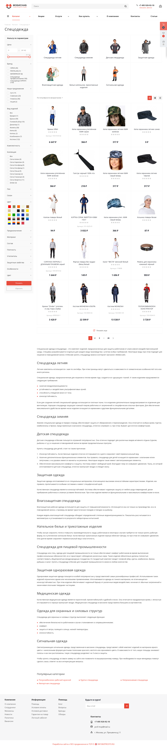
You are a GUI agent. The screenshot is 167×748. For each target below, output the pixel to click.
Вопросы (62, 707)
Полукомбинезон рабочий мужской (55, 680)
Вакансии (9, 721)
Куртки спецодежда (89, 680)
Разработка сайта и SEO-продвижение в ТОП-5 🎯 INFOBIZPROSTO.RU (84, 744)
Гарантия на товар (40, 714)
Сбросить (19, 288)
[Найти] (125, 6)
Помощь (35, 704)
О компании (10, 704)
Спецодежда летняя (52, 57)
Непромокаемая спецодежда (135, 680)
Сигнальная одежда (115, 85)
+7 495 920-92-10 (146, 5)
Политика (9, 717)
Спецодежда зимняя (84, 57)
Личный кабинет (39, 717)
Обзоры (62, 714)
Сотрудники (10, 707)
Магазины (9, 711)
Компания (10, 699)
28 (108, 338)
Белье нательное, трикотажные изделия (84, 86)
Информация (38, 699)
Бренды (61, 711)
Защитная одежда (146, 57)
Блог (60, 704)
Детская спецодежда (115, 57)
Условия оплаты (39, 707)
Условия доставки (40, 711)
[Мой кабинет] (160, 6)
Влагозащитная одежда (52, 85)
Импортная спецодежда (49, 683)
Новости (8, 714)
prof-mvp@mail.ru (102, 727)
